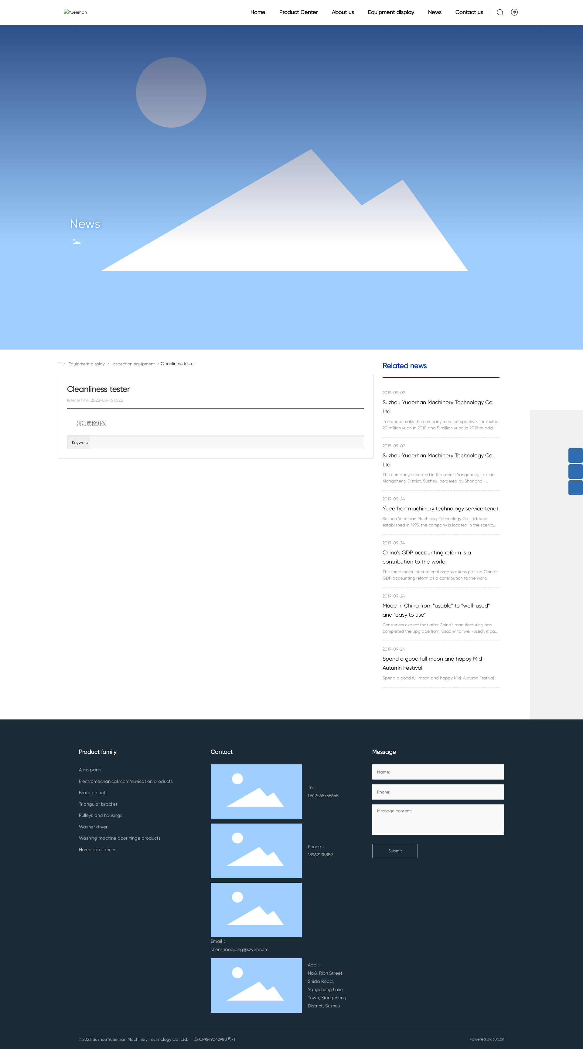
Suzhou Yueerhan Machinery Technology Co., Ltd (439, 407)
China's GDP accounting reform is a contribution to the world (427, 557)
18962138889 (320, 855)
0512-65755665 (323, 795)
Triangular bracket (98, 804)
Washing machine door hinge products (120, 838)
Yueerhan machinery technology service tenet (441, 508)
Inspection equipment (133, 363)
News (85, 224)
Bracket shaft (93, 792)
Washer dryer (93, 827)
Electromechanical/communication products (126, 781)
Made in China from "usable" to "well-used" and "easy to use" (436, 610)
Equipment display (87, 363)
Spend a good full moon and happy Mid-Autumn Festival (434, 663)
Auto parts (90, 770)
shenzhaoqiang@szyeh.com (239, 949)
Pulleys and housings (100, 815)
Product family (98, 752)
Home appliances (97, 849)
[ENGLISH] (514, 12)
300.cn (498, 1039)
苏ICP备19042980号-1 (214, 1039)
